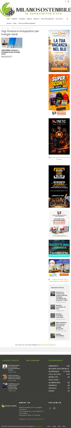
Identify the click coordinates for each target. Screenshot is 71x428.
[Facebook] (65, 1)
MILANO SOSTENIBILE (60, 335)
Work (59, 426)
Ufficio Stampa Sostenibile (26, 23)
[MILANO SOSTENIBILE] (52, 335)
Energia (29, 19)
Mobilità (36, 19)
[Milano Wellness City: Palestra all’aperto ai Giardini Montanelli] (52, 324)
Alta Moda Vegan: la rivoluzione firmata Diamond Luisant (14, 368)
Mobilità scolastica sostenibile (59, 315)
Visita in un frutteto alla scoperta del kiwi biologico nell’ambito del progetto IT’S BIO (61, 296)
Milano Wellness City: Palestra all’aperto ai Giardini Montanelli (61, 326)
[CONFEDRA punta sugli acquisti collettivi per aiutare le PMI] (5, 385)
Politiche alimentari (47, 19)
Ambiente (14, 19)
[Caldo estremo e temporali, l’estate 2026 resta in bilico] (5, 377)
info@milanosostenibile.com (35, 419)
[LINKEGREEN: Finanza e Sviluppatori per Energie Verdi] (11, 43)
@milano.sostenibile (47, 345)
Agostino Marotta (6, 56)
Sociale (9, 23)
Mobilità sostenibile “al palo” (60, 307)
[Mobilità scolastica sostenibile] (52, 315)
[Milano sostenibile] (35, 10)
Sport (15, 23)
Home (8, 19)
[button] (67, 19)
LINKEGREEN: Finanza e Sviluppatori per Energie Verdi (10, 52)
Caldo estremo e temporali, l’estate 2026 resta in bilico (14, 377)
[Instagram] (68, 1)
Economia (22, 19)
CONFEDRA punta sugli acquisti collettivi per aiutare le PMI (13, 386)
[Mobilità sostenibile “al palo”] (52, 307)
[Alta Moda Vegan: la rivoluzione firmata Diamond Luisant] (5, 367)
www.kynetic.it (38, 426)
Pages (54, 426)
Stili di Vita (59, 19)
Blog (64, 426)
